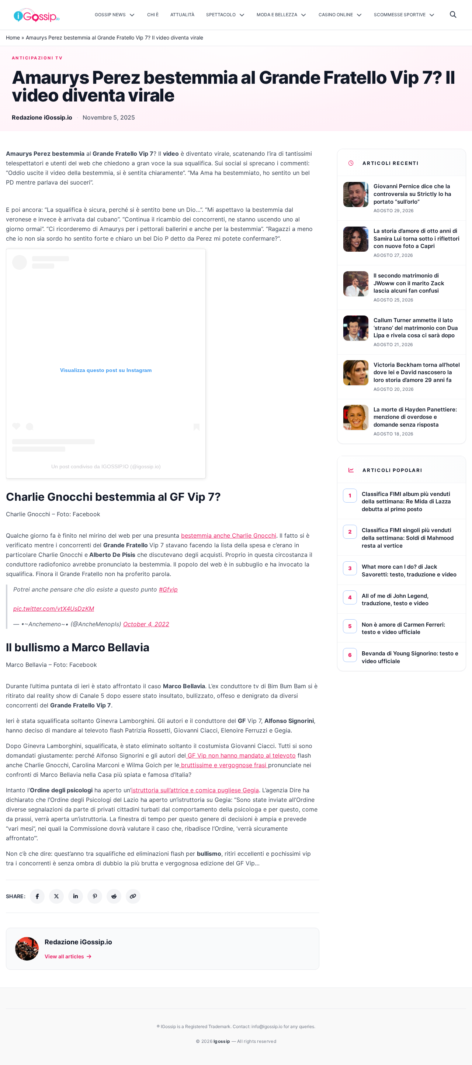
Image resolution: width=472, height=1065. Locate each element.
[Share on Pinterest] (94, 896)
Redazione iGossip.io (42, 117)
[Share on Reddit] (114, 896)
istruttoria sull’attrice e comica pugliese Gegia (195, 790)
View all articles (64, 956)
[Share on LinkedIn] (75, 896)
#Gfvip (168, 589)
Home (13, 37)
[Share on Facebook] (37, 896)
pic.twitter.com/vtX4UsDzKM (53, 608)
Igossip (222, 1041)
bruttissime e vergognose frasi (223, 765)
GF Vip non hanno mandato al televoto (241, 755)
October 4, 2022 (146, 624)
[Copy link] (133, 896)
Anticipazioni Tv (37, 58)
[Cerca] (453, 14)
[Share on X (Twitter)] (56, 896)
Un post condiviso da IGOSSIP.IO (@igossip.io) (106, 466)
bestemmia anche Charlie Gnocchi (228, 535)
